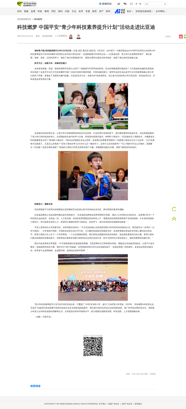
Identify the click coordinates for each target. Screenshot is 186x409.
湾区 (53, 11)
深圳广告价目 (127, 404)
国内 (60, 11)
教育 (94, 11)
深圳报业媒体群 (143, 11)
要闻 (46, 11)
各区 (129, 11)
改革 (81, 11)
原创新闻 (38, 19)
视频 (26, 11)
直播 (33, 11)
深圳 (19, 11)
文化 (74, 11)
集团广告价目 (113, 404)
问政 (67, 11)
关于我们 (102, 404)
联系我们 (138, 404)
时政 (40, 11)
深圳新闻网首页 (24, 19)
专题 (87, 11)
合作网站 (160, 11)
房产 (101, 11)
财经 (108, 11)
